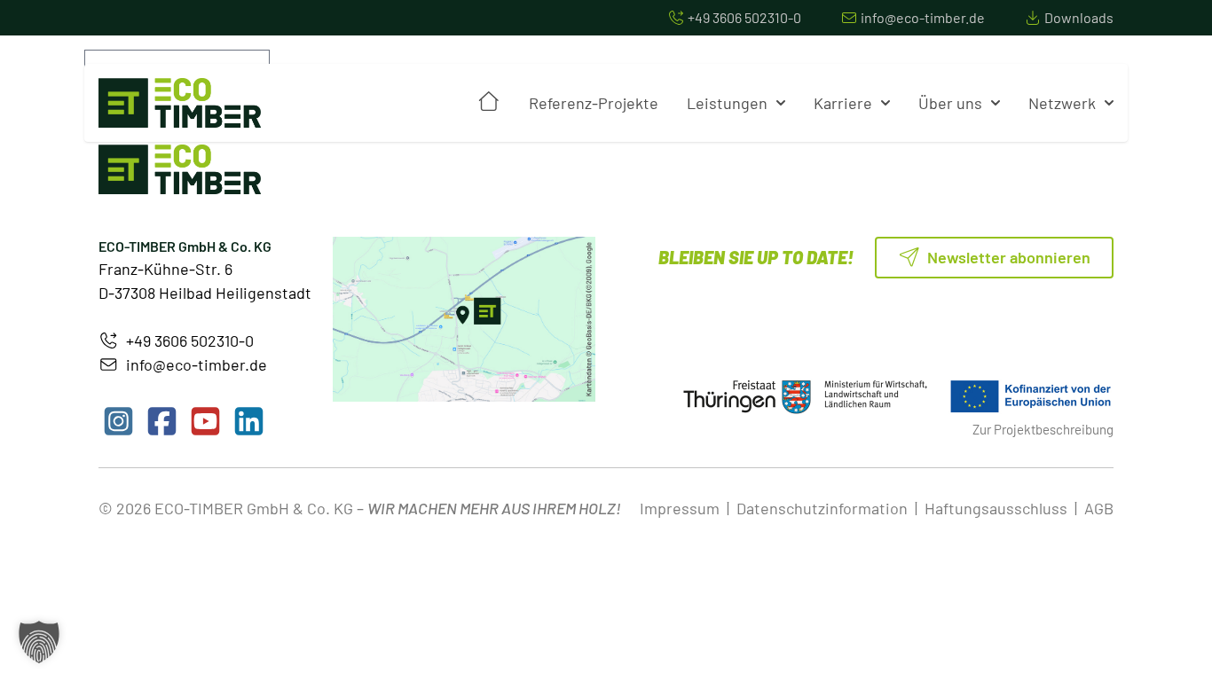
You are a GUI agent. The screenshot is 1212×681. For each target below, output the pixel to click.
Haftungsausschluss (996, 508)
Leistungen (727, 103)
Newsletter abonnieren (1007, 257)
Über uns (950, 103)
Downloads (1079, 17)
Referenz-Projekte (593, 103)
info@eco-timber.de (923, 17)
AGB (1099, 508)
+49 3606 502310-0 (744, 17)
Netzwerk (1062, 103)
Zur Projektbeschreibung (1043, 429)
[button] (39, 642)
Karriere (843, 103)
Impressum (680, 508)
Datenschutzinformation (822, 508)
